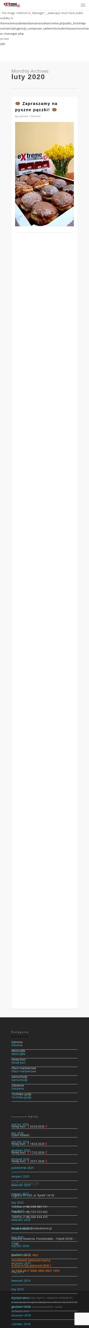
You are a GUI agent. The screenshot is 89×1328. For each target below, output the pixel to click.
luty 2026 (17, 1133)
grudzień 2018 (20, 1307)
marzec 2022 (20, 1194)
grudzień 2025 (20, 1150)
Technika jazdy (21, 1097)
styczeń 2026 (20, 1142)
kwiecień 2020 (20, 1220)
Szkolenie (17, 1089)
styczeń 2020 (20, 1246)
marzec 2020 (20, 1228)
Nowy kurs (18, 1062)
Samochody (19, 1080)
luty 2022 (17, 1202)
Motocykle (18, 1054)
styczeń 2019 (20, 1298)
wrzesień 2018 (21, 1315)
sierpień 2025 (20, 1176)
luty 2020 (17, 1237)
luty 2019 (17, 1289)
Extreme (36, 116)
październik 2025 (22, 1168)
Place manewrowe (23, 1071)
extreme (23, 116)
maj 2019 (17, 1272)
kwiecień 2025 (20, 1185)
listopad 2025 (20, 1159)
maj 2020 (17, 1211)
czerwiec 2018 (20, 1324)
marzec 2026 (20, 1124)
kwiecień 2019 (20, 1281)
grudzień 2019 (20, 1254)
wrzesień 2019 (21, 1263)
